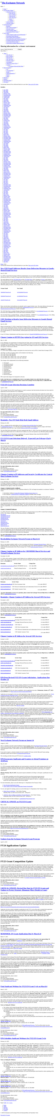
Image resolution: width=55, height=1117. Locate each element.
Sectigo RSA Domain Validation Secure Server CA (25, 493)
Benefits (8, 26)
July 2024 (5, 107)
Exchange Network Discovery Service (15, 40)
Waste (7, 74)
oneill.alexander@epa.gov (37, 546)
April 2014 (5, 222)
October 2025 (6, 96)
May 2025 (5, 98)
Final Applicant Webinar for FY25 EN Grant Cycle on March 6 (24, 986)
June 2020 (5, 143)
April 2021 (5, 133)
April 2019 (5, 160)
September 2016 (7, 188)
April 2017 (5, 183)
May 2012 (5, 251)
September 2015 (7, 202)
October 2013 (6, 229)
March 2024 (6, 111)
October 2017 (6, 175)
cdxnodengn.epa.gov (5, 517)
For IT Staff (6, 33)
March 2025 (6, 101)
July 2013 (5, 233)
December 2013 (7, 227)
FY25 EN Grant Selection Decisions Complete (17, 385)
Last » (11, 1102)
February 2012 (6, 254)
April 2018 (5, 169)
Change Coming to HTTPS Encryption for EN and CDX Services (24, 337)
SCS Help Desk (28, 279)
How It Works (12, 14)
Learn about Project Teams (12, 31)
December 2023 (7, 114)
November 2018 (7, 164)
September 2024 (7, 105)
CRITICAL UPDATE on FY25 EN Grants (16, 802)
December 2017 (7, 173)
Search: (2, 49)
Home (4, 9)
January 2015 (6, 211)
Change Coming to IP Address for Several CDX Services (21, 636)
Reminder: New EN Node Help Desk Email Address (19, 420)
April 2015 (5, 207)
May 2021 (5, 132)
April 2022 (5, 123)
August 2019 (6, 156)
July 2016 (5, 191)
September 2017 (7, 177)
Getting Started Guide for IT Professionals (15, 34)
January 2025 (6, 104)
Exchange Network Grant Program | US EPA (35, 877)
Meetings (5, 77)
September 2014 (7, 216)
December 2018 (7, 163)
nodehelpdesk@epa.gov (28, 307)
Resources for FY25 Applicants (15, 1002)
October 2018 (6, 165)
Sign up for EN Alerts (33, 84)
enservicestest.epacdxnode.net (8, 620)
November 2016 (7, 186)
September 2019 (7, 155)
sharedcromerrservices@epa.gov (8, 308)
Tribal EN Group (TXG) (11, 63)
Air (7, 69)
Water (7, 76)
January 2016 (6, 197)
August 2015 (6, 204)
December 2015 (7, 198)
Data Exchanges (7, 67)
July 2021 (5, 129)
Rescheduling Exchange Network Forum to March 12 (20, 539)
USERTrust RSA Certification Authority (20, 494)
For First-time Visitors (8, 10)
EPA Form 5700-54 (12, 409)
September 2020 (7, 141)
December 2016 (7, 184)
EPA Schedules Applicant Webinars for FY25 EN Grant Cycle (23, 1038)
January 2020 (6, 150)
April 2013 (5, 237)
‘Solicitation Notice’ (44, 952)
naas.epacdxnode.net (6, 586)
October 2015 (6, 201)
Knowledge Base (7, 80)
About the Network (10, 11)
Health (7, 72)
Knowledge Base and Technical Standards (15, 39)
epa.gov (43, 279)
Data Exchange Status (11, 30)
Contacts (11, 20)
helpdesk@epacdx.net (6, 292)
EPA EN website (20, 705)
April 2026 (5, 92)
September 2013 (7, 231)
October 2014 (6, 215)
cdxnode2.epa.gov (5, 523)
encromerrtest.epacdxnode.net (7, 566)
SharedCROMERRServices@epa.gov (38, 334)
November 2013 (7, 228)
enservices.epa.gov (5, 525)
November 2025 (7, 95)
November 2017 (7, 174)
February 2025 (6, 102)
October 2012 (6, 245)
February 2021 (6, 136)
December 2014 (7, 213)
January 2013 (6, 241)
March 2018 (6, 170)
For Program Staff (7, 24)
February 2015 (6, 210)
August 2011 (6, 260)
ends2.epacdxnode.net (6, 622)
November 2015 (7, 200)
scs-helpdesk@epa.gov (22, 296)
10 (7, 1102)
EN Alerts (5, 82)
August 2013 (6, 232)
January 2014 (6, 225)
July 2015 (5, 205)
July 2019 (5, 157)
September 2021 (7, 127)
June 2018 (5, 168)
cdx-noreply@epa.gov (22, 300)
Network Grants (10, 23)
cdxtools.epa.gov (4, 518)
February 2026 (6, 93)
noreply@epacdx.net (5, 300)
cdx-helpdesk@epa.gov (22, 292)
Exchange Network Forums (41, 745)
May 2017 (5, 182)
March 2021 (6, 134)
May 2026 (5, 91)
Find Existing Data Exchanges (13, 37)
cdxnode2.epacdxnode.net (7, 624)
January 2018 (6, 172)
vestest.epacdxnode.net (6, 568)
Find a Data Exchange (11, 27)
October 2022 (6, 120)
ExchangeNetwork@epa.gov (10, 417)
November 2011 (7, 257)
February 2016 (6, 196)
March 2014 (6, 223)
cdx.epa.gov (3, 514)
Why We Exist (12, 17)
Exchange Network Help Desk (16, 66)
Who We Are (12, 13)
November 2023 (7, 115)
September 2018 (7, 166)
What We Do (12, 16)
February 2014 (6, 224)
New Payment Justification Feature (11, 785)
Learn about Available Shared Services (15, 43)
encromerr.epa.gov (5, 519)
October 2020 (6, 139)
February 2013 (6, 240)
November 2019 (7, 152)
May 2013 (5, 236)
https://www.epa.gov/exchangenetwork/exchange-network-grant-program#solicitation (20, 907)
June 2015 (5, 206)
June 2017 (5, 181)
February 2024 (6, 113)
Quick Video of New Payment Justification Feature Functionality (18, 786)
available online (27, 756)
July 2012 (5, 248)
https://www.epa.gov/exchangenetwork (19, 828)
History (11, 19)
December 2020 (7, 137)
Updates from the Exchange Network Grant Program (20, 839)
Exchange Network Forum (40, 544)
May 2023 (5, 118)
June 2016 (5, 192)
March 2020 (6, 147)
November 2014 (7, 214)
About (4, 53)
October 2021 (6, 125)
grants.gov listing (6, 948)
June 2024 (5, 109)
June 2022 (5, 122)
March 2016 (6, 195)
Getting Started (9, 21)
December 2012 (7, 242)
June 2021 (5, 131)
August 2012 (6, 247)
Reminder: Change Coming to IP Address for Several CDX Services (25, 597)
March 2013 (6, 238)
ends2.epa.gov (4, 524)
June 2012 (5, 250)
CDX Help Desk (17, 279)
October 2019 (6, 154)
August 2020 (6, 142)
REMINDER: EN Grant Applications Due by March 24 (21, 934)
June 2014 (5, 219)
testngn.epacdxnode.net (6, 584)
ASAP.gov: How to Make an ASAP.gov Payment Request (16, 795)
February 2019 (6, 161)
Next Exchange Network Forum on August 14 (17, 740)
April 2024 (5, 110)
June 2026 (5, 89)
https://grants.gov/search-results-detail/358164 (21, 691)
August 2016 (6, 190)
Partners (5, 79)
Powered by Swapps (5, 1115)
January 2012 (6, 255)
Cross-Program (9, 70)
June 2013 (5, 234)
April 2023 (5, 119)
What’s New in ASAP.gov (9, 791)
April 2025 (5, 100)
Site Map (5, 1107)
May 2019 (5, 159)
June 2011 (5, 261)
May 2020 (5, 145)
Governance (9, 62)
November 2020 (7, 138)
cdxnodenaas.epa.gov (5, 515)
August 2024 (6, 106)
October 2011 (6, 259)
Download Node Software (12, 36)
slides (15, 953)
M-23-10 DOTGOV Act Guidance (29, 428)
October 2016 (6, 187)
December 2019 (7, 151)
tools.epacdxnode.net (6, 589)
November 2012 (7, 243)
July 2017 (5, 179)
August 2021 (6, 128)
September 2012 (7, 246)
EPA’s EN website (18, 948)
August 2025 (6, 97)
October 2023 (6, 116)
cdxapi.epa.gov (4, 522)
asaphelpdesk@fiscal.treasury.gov (27, 798)
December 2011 (7, 256)
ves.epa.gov (3, 520)
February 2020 (6, 148)
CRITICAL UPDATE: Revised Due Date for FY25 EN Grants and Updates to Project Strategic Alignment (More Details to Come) (25, 889)
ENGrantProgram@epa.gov (10, 471)
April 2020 (5, 146)
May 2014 (5, 220)
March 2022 (6, 124)
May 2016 (5, 193)
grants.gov (19, 940)
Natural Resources (10, 73)
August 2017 (6, 178)
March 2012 (6, 252)
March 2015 (6, 209)
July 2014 (5, 218)
